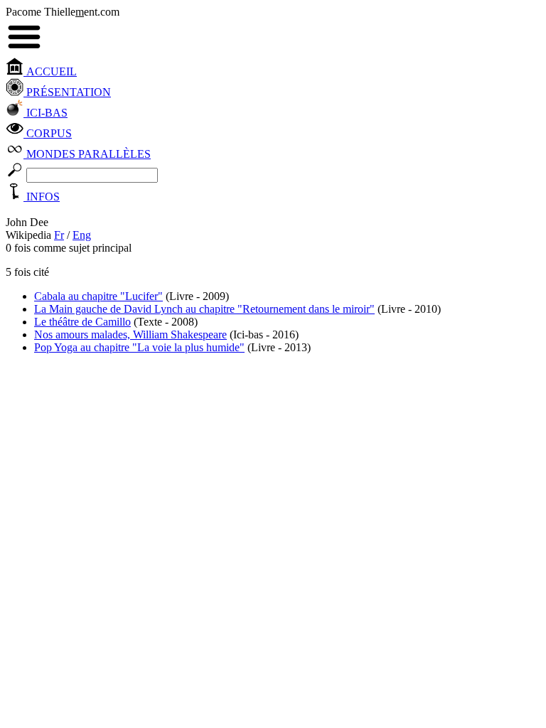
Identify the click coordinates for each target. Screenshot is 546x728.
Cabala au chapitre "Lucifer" (98, 296)
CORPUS (47, 133)
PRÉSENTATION (67, 92)
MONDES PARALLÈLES (87, 154)
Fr (59, 235)
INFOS (41, 197)
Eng (82, 235)
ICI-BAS (45, 113)
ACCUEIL (50, 71)
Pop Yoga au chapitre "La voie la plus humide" (139, 347)
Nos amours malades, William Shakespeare (130, 334)
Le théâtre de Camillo (82, 322)
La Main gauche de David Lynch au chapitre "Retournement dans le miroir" (204, 309)
